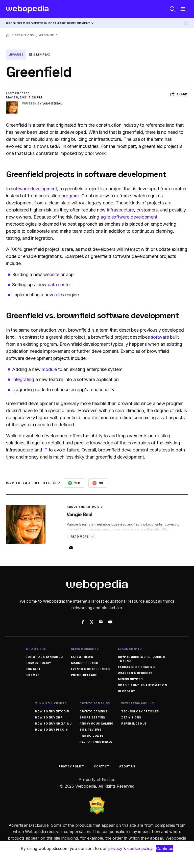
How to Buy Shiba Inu (53, 723)
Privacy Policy (38, 663)
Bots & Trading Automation (142, 685)
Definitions (24, 35)
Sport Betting (92, 717)
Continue (164, 848)
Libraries (16, 54)
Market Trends (84, 663)
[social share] (82, 623)
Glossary (126, 691)
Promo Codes (92, 736)
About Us (127, 766)
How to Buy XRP (48, 717)
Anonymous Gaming (96, 723)
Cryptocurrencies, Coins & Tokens (141, 659)
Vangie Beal (52, 103)
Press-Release (84, 675)
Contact (33, 669)
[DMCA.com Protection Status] (97, 800)
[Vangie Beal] (12, 103)
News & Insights (85, 649)
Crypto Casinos (93, 711)
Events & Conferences (90, 669)
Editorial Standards (44, 657)
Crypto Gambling (95, 703)
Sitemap (33, 675)
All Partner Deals (96, 742)
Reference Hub (134, 723)
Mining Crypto (130, 679)
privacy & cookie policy (130, 848)
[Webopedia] (27, 9)
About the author (83, 507)
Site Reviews (90, 730)
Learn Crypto (130, 649)
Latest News (82, 657)
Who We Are (36, 649)
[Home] (8, 35)
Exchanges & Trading (136, 667)
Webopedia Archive (137, 703)
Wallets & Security (135, 673)
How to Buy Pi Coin (51, 730)
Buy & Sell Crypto (51, 703)
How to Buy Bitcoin (52, 711)
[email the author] (71, 548)
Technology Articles (140, 711)
